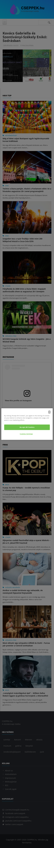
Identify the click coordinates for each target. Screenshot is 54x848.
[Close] (49, 412)
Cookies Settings (26, 434)
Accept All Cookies (27, 427)
